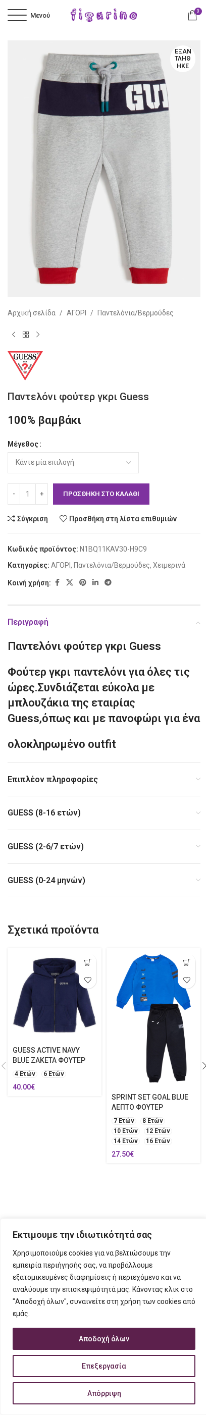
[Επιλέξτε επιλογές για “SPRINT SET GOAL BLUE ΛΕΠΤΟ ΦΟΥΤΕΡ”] (186, 962)
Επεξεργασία (104, 1366)
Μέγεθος (23, 444)
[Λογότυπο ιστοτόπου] (104, 15)
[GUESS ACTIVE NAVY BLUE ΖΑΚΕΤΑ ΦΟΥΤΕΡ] (54, 995)
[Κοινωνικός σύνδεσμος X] (69, 582)
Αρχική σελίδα (32, 313)
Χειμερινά (169, 565)
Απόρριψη (104, 1393)
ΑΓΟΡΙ (76, 313)
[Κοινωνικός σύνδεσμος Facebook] (57, 582)
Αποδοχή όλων (104, 1339)
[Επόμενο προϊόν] (38, 335)
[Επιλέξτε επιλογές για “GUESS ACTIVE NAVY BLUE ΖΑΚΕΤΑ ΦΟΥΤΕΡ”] (87, 962)
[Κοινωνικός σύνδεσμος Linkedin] (95, 582)
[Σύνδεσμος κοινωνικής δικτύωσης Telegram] (108, 582)
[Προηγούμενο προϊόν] (14, 335)
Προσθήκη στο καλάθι (101, 494)
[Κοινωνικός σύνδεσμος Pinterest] (82, 582)
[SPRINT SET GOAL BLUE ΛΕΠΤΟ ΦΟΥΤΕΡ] (153, 1018)
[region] (104, 1316)
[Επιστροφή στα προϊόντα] (26, 335)
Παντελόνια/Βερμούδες (135, 313)
